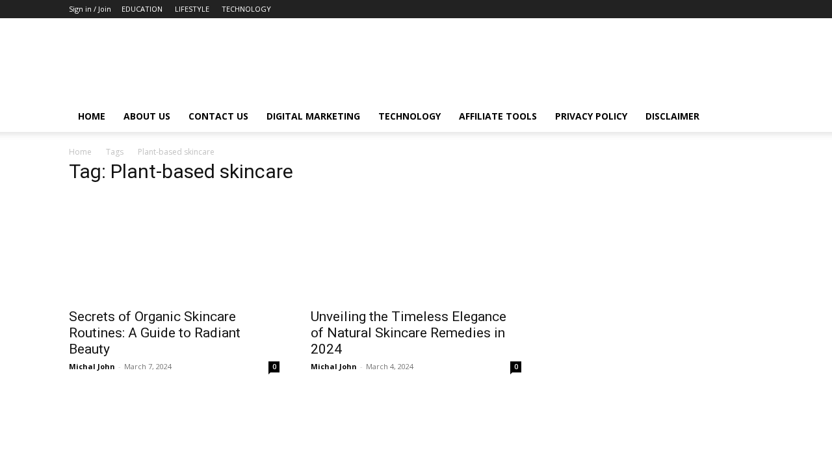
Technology (409, 116)
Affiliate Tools (498, 116)
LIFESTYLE (192, 9)
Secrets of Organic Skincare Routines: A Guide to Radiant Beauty (154, 333)
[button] (747, 117)
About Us (147, 116)
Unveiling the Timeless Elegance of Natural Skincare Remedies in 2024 (408, 333)
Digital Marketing (313, 116)
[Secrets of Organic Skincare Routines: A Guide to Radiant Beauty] (174, 248)
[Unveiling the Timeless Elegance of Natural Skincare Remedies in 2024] (416, 248)
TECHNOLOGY (246, 9)
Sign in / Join (90, 9)
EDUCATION (142, 9)
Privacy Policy (591, 116)
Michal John (92, 366)
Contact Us (218, 116)
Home (91, 116)
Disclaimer (672, 116)
